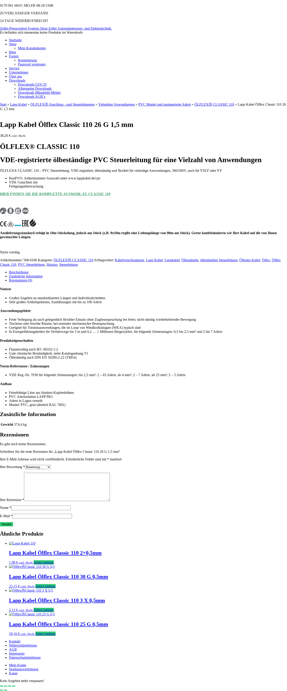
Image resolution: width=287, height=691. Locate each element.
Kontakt (14, 641)
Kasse (13, 673)
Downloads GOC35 (32, 84)
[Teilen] (9, 686)
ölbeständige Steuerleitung (218, 260)
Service (14, 68)
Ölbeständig (189, 260)
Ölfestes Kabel (249, 260)
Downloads (17, 80)
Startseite (15, 40)
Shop (12, 44)
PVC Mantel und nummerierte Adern (164, 104)
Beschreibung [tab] (18, 272)
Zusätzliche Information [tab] (26, 276)
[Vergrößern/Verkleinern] (1, 686)
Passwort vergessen (32, 64)
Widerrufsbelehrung (23, 645)
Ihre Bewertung (12, 467)
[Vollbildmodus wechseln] (5, 686)
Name (5, 508)
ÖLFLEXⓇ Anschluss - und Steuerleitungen (62, 104)
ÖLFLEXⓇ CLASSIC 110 (214, 104)
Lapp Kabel (18, 104)
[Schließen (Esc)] (13, 686)
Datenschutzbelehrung (25, 657)
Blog (12, 52)
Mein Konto (17, 665)
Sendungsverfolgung (23, 669)
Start (3, 104)
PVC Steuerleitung (31, 264)
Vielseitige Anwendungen (116, 104)
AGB (13, 649)
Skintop (51, 264)
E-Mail (6, 516)
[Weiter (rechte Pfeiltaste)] (5, 690)
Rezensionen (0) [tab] (20, 280)
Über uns (15, 76)
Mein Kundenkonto (32, 48)
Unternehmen (18, 72)
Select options (44, 562)
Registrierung (27, 60)
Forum (13, 56)
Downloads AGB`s (31, 96)
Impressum (16, 653)
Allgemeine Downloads (35, 88)
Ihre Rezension (12, 500)
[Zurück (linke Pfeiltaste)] (1, 690)
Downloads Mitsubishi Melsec (39, 92)
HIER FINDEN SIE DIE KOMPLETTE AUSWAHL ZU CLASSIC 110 (55, 194)
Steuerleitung (68, 264)
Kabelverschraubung (129, 260)
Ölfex (266, 260)
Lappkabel (172, 260)
